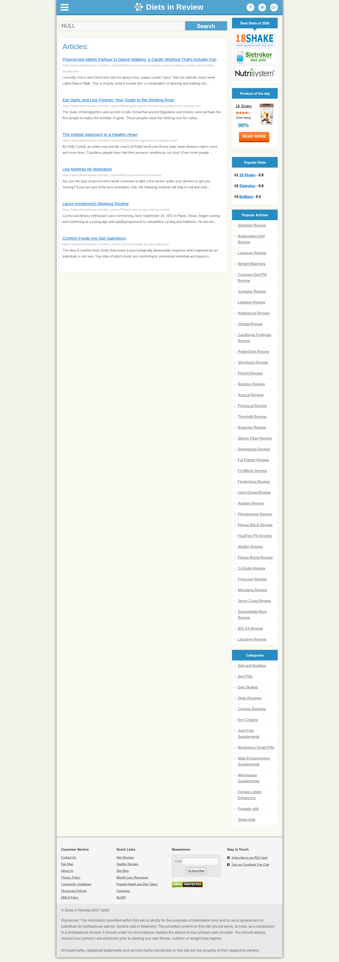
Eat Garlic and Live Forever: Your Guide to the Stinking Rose (118, 100)
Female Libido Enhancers (249, 795)
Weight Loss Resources (132, 877)
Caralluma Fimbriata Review (254, 338)
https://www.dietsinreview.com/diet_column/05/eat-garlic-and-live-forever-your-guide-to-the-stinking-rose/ (131, 106)
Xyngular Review (252, 291)
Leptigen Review (251, 302)
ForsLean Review (252, 579)
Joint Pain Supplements (248, 734)
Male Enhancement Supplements (254, 761)
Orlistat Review (250, 324)
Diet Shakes (248, 687)
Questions (123, 891)
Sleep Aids (247, 820)
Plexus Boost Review (255, 557)
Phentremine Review (255, 514)
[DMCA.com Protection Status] (187, 886)
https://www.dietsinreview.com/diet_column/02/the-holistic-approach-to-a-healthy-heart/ (120, 140)
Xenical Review (251, 395)
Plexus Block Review (255, 525)
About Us (67, 871)
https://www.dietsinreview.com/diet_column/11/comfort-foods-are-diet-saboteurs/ (115, 244)
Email (178, 861)
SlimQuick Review (253, 362)
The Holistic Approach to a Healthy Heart (99, 134)
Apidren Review (251, 503)
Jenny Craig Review (254, 601)
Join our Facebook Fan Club (250, 864)
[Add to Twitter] (262, 7)
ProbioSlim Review (253, 352)
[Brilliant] (255, 73)
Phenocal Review (252, 406)
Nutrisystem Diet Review (251, 239)
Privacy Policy (70, 877)
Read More (254, 136)
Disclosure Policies (74, 891)
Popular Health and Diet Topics (137, 884)
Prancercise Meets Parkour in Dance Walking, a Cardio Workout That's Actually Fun (139, 59)
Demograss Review (254, 449)
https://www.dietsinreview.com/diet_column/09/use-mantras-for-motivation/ (111, 175)
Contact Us (68, 857)
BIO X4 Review (250, 628)
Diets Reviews (250, 698)
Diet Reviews (125, 857)
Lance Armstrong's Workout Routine (95, 203)
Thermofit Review (252, 417)
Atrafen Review (250, 547)
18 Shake (243, 106)
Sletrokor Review (252, 225)
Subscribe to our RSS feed (249, 857)
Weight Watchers (251, 264)
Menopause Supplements (248, 778)
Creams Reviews (252, 709)
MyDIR (121, 897)
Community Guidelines (76, 884)
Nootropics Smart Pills (256, 747)
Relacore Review (252, 427)
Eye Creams (248, 720)
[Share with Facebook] (250, 7)
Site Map (67, 864)
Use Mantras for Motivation (87, 169)
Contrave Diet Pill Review (252, 278)
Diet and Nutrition (252, 666)
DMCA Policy (70, 897)
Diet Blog (122, 871)
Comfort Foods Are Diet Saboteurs (94, 238)
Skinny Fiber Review (255, 438)
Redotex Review (251, 384)
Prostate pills (248, 809)
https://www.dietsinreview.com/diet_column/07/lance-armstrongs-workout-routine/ (116, 209)
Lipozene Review (252, 253)
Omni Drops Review (254, 492)
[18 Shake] (255, 40)
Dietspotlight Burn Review (252, 615)
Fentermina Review (254, 482)
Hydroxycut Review (254, 313)
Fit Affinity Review (252, 471)
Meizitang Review (252, 590)
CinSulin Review (251, 568)
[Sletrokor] (255, 56)
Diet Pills (245, 676)
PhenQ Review (250, 373)
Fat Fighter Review (253, 460)
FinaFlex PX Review (255, 536)
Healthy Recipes (127, 864)
